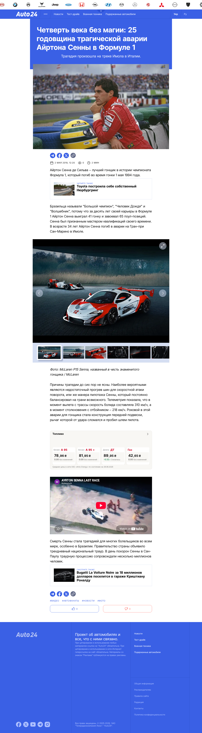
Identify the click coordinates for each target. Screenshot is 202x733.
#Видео (54, 601)
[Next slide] (162, 293)
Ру (185, 14)
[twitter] (66, 155)
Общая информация (144, 683)
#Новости (88, 601)
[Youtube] (33, 724)
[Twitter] (26, 724)
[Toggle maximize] (162, 246)
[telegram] (52, 155)
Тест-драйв (73, 14)
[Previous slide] (39, 293)
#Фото (101, 601)
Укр (176, 14)
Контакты (138, 708)
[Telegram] (40, 724)
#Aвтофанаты (70, 601)
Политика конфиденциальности (149, 714)
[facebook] (59, 155)
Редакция (139, 702)
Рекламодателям (142, 690)
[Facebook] (18, 724)
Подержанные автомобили (121, 14)
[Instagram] (47, 724)
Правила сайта (141, 696)
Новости (58, 14)
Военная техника (92, 14)
